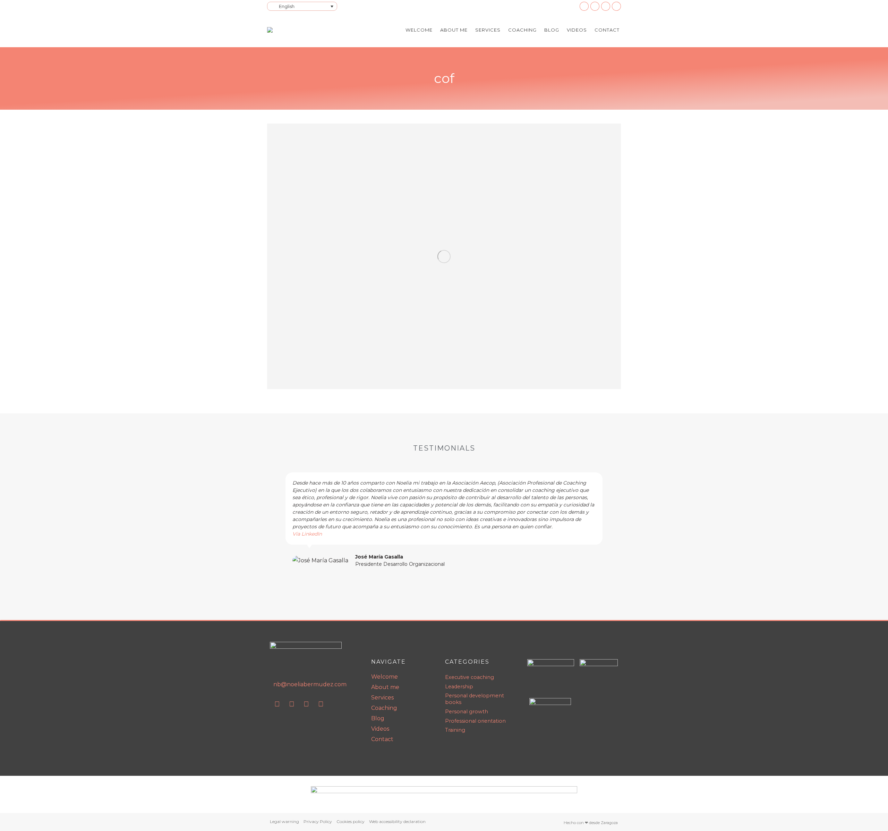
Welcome (384, 676)
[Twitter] (321, 704)
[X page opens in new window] (616, 6)
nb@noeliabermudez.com (310, 684)
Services (382, 697)
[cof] (444, 256)
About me (385, 687)
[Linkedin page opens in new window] (584, 6)
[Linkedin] (277, 704)
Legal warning (284, 821)
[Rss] (306, 704)
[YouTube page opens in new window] (594, 6)
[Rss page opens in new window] (605, 6)
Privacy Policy (318, 821)
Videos (380, 728)
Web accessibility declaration (397, 821)
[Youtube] (291, 704)
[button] (277, 520)
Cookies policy (350, 821)
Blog (377, 718)
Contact (382, 739)
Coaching (384, 708)
